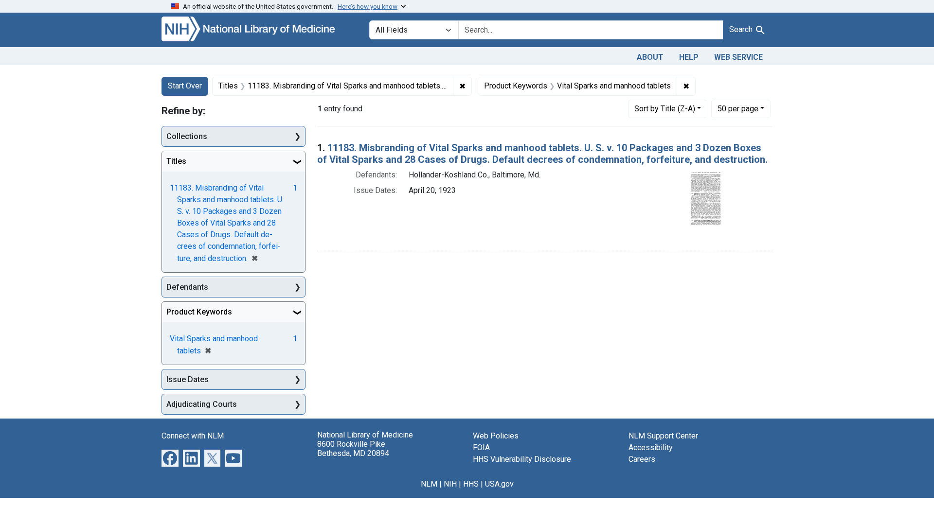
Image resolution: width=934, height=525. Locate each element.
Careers (642, 459)
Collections (186, 136)
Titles (176, 161)
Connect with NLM (193, 435)
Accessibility (651, 447)
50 (738, 108)
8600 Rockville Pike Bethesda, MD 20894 (353, 448)
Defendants (187, 287)
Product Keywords (199, 311)
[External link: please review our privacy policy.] (170, 457)
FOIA (481, 447)
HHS (471, 484)
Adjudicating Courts (201, 404)
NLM (429, 484)
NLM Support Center (663, 435)
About (650, 57)
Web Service (738, 57)
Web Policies (496, 435)
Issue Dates (187, 379)
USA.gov (499, 484)
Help (689, 57)
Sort (664, 108)
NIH (450, 484)
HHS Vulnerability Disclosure (522, 459)
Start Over (185, 85)
